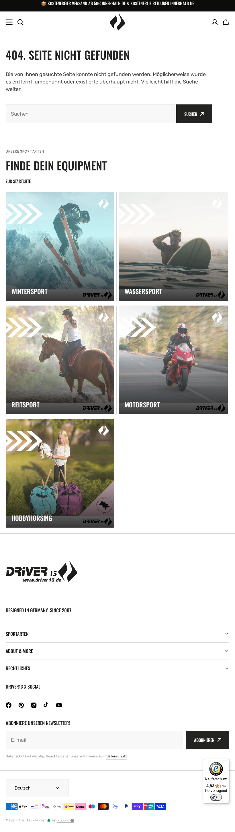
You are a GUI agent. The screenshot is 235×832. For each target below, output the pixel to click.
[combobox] (90, 113)
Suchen (190, 114)
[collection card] (60, 246)
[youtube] (59, 705)
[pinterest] (21, 705)
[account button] (214, 22)
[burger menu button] (9, 22)
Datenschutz (116, 756)
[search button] (20, 22)
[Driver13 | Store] (117, 22)
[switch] (216, 797)
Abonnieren (204, 740)
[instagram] (34, 705)
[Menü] (225, 762)
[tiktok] (46, 705)
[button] (225, 22)
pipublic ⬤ (65, 820)
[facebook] (8, 705)
